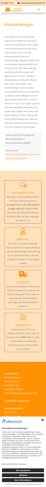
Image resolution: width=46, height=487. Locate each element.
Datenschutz (11, 400)
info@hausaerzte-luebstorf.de (32, 3)
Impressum (24, 400)
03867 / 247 (8, 3)
